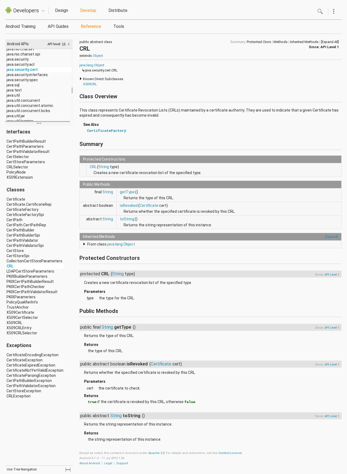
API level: (54, 44)
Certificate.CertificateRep (29, 204)
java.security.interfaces (27, 75)
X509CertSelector (22, 317)
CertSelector (18, 157)
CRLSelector (17, 167)
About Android (89, 463)
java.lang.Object (91, 65)
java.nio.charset (20, 49)
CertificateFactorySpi (25, 215)
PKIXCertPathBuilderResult (30, 281)
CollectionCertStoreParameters (34, 261)
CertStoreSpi (18, 256)
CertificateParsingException (31, 375)
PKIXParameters (21, 297)
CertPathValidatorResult (28, 151)
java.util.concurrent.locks (28, 111)
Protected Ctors (259, 42)
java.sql (13, 85)
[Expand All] (330, 42)
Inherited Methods (304, 42)
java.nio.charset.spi (23, 54)
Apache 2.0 (156, 453)
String (103, 167)
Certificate (16, 199)
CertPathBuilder (20, 230)
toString (127, 219)
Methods (281, 42)
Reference (91, 26)
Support (122, 463)
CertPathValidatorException (31, 386)
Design (61, 10)
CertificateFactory (22, 209)
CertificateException (25, 360)
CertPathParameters (25, 146)
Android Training (20, 26)
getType (127, 192)
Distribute (117, 10)
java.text (14, 90)
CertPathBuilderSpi (23, 235)
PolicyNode (16, 172)
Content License (230, 453)
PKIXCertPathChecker (26, 287)
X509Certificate (20, 312)
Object (98, 56)
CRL (10, 266)
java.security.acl (20, 64)
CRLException (19, 396)
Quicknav (43, 11)
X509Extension (20, 177)
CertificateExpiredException (31, 365)
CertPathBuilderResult (26, 141)
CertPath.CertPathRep (26, 225)
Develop (88, 10)
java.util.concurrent (23, 100)
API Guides (58, 26)
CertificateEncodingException (33, 355)
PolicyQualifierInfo (22, 302)
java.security (18, 59)
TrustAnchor (18, 307)
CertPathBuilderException (29, 380)
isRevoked (129, 205)
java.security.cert (22, 69)
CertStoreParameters (26, 162)
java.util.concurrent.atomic (30, 105)
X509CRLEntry (19, 328)
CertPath (15, 220)
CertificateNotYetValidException (35, 370)
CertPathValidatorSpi (25, 245)
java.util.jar (16, 116)
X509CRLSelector (22, 333)
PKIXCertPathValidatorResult (32, 292)
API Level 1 (329, 47)
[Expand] (331, 237)
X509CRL (14, 323)
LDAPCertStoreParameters (30, 271)
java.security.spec (22, 80)
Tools (118, 26)
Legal (108, 463)
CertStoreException (24, 391)
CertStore (15, 251)
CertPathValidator (22, 240)
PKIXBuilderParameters (27, 276)
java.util (13, 95)
